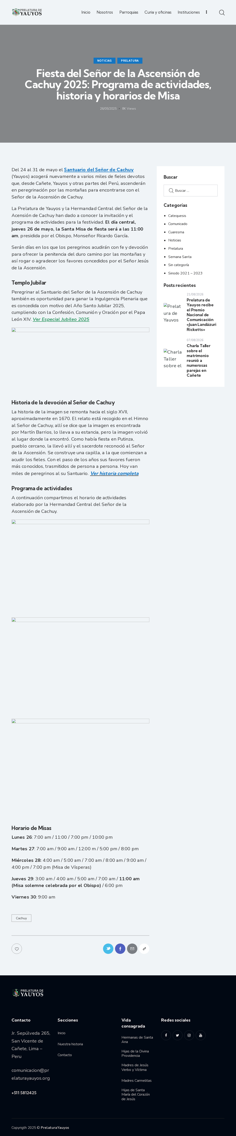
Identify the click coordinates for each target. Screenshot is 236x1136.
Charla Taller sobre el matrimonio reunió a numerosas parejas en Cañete (198, 360)
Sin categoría (178, 264)
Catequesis (177, 215)
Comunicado (178, 223)
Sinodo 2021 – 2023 (185, 273)
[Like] (17, 949)
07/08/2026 (195, 340)
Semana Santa (180, 256)
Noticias (104, 60)
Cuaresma (176, 232)
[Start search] (221, 13)
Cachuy (21, 918)
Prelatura (130, 60)
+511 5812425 (24, 1092)
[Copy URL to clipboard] (144, 949)
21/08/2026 (195, 294)
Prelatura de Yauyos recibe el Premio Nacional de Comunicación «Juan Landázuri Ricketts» (201, 315)
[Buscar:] (191, 190)
